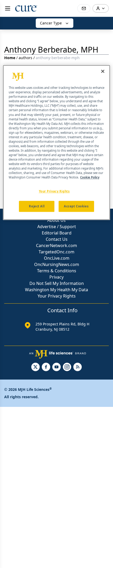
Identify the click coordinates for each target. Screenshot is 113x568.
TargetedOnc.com (56, 252)
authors (25, 57)
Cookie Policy (89, 178)
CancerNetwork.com (56, 245)
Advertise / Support (56, 226)
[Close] (103, 71)
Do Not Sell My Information (56, 283)
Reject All (36, 206)
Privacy (56, 277)
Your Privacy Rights (57, 296)
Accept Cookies (76, 206)
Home (9, 57)
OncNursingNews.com (56, 264)
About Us (56, 220)
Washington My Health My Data (56, 290)
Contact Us (57, 239)
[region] (56, 142)
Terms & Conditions (56, 271)
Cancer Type (51, 23)
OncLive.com (56, 258)
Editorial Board (56, 233)
